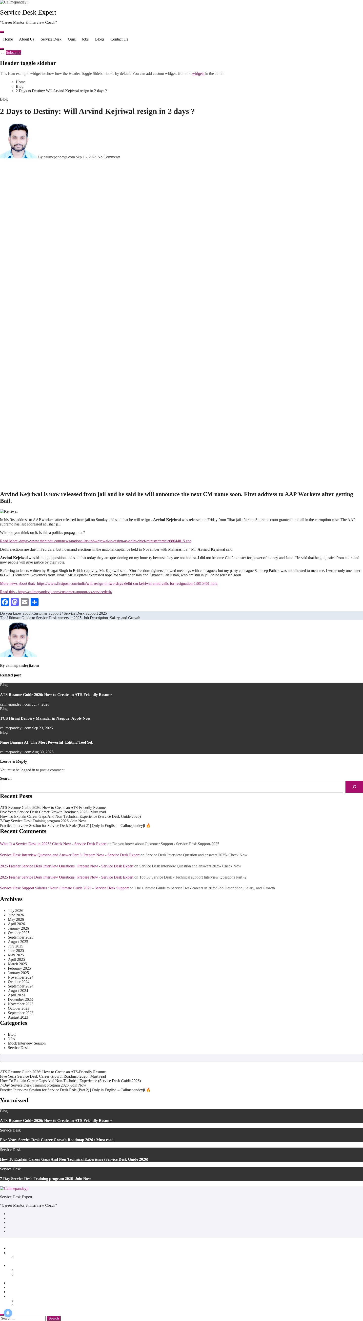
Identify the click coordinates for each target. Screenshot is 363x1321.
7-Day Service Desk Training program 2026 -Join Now (43, 821)
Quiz (72, 39)
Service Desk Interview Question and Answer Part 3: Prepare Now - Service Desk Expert (70, 855)
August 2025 (18, 942)
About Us (26, 39)
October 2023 (18, 1008)
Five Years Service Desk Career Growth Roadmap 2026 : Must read (53, 812)
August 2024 (18, 990)
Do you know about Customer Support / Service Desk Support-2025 (165, 844)
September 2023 (20, 1013)
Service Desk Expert (28, 12)
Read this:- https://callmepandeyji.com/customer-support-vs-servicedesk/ (56, 592)
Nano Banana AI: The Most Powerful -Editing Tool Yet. (46, 742)
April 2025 (16, 959)
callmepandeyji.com (22, 665)
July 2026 (15, 910)
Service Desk (51, 39)
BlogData (58, 1240)
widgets (198, 73)
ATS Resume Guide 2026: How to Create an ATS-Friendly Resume (56, 694)
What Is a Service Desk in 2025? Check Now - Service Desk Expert (53, 844)
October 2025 (18, 933)
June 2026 (16, 915)
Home (8, 39)
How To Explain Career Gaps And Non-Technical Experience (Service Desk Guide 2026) (70, 816)
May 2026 (16, 919)
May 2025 (16, 955)
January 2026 (18, 928)
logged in (27, 770)
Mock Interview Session (27, 1043)
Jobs (85, 39)
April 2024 (16, 995)
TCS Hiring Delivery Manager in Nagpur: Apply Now (45, 718)
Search (6, 778)
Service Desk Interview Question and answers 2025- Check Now (196, 855)
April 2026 (16, 924)
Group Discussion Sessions (37, 1274)
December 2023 (20, 999)
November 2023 (20, 1004)
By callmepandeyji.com (56, 157)
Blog (4, 99)
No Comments (109, 157)
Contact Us (119, 39)
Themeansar (81, 1240)
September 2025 (20, 937)
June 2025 (16, 950)
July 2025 (15, 946)
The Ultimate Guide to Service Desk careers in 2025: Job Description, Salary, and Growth (205, 888)
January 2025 (18, 973)
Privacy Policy (27, 1301)
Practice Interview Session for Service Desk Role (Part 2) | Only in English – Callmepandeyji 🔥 (75, 825)
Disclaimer (24, 1305)
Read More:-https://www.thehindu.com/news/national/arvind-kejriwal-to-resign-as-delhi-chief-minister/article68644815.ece (95, 541)
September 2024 (20, 986)
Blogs (99, 39)
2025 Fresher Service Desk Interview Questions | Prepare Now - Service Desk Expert (66, 866)
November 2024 (20, 977)
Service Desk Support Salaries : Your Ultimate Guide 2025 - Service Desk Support (64, 888)
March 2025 (17, 964)
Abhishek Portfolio (30, 1257)
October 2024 (18, 982)
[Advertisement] (149, 235)
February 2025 (19, 968)
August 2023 (18, 1017)
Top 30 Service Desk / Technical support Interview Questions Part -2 (192, 877)
